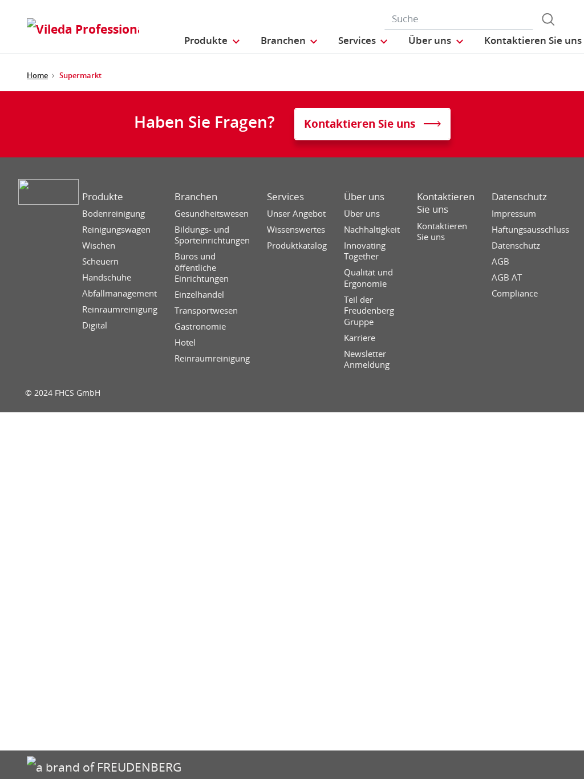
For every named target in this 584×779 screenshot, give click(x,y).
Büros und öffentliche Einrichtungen (202, 267)
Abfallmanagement (119, 293)
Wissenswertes (296, 229)
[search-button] (548, 19)
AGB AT (507, 277)
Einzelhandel (199, 294)
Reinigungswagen (116, 229)
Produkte (102, 196)
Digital (94, 325)
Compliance (515, 293)
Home (37, 75)
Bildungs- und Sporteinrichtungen (212, 235)
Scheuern (100, 261)
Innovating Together (365, 251)
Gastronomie (200, 326)
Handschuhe (106, 277)
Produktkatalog (297, 245)
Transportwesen (206, 310)
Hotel (185, 342)
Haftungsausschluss (530, 229)
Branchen (196, 196)
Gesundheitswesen (212, 213)
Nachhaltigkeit (372, 229)
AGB (500, 261)
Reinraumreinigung (119, 309)
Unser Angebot (296, 213)
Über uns (364, 196)
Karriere (359, 337)
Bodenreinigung (113, 213)
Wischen (98, 245)
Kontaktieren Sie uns (445, 203)
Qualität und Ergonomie (368, 278)
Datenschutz (519, 196)
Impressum (514, 213)
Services (285, 196)
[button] (212, 40)
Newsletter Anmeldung (367, 359)
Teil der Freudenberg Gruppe (369, 310)
